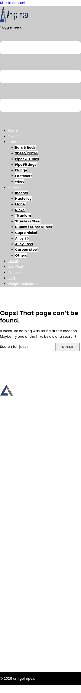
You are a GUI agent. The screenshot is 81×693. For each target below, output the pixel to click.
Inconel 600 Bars (21, 603)
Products (15, 141)
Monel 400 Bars (20, 637)
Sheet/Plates (26, 153)
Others (21, 255)
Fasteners (23, 175)
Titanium (23, 215)
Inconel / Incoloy (21, 527)
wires (19, 181)
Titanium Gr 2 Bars (23, 654)
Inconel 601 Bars (21, 609)
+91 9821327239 (13, 429)
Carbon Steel (26, 249)
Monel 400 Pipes (21, 643)
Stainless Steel (27, 221)
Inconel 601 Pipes (21, 626)
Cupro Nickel (26, 232)
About (13, 136)
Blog (11, 278)
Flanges (14, 486)
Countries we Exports (25, 508)
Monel (20, 204)
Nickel (20, 210)
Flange (21, 170)
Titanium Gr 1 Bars (23, 648)
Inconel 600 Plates (23, 631)
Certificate (16, 266)
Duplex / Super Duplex (34, 226)
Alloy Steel (24, 244)
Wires (12, 497)
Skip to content (12, 2)
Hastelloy (23, 198)
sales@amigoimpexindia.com (25, 444)
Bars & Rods (25, 147)
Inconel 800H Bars (22, 614)
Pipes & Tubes (27, 159)
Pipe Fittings (26, 164)
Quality (13, 261)
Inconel (21, 193)
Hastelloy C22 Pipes (24, 597)
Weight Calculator (23, 283)
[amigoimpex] (14, 21)
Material (14, 187)
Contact (14, 272)
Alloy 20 (22, 238)
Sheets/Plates (19, 469)
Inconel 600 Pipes (22, 620)
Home (13, 130)
